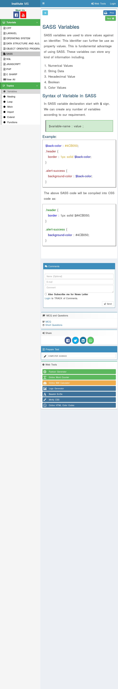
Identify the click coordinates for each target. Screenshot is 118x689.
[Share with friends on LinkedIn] (83, 340)
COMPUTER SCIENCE (57, 356)
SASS (9, 53)
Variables (11, 91)
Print (112, 12)
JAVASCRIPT (13, 64)
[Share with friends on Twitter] (75, 340)
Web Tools (100, 3)
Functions (11, 122)
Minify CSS (54, 399)
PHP (8, 69)
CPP (8, 28)
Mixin (9, 106)
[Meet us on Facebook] (16, 15)
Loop (9, 101)
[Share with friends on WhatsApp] (90, 340)
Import (10, 111)
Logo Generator (56, 388)
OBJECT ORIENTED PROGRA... (23, 48)
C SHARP (11, 74)
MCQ (48, 321)
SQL (8, 59)
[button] (43, 3)
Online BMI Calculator (59, 382)
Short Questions (53, 325)
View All (10, 79)
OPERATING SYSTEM (18, 38)
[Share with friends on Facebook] (68, 340)
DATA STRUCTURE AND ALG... (23, 43)
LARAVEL (11, 33)
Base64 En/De (55, 394)
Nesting (10, 96)
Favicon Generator (57, 371)
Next (109, 18)
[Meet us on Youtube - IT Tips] (22, 15)
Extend (10, 117)
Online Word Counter (59, 377)
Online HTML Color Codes (61, 405)
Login (48, 298)
